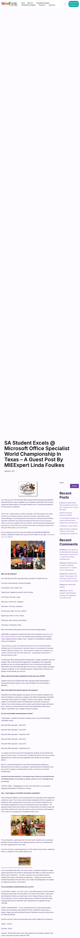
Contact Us (52, 5)
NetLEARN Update (23, 891)
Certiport (21, 907)
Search (62, 482)
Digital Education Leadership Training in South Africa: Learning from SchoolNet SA (68, 531)
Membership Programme (73, 4)
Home (23, 3)
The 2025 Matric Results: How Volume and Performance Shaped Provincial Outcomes (69, 520)
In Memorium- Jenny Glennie (69, 526)
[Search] (65, 4)
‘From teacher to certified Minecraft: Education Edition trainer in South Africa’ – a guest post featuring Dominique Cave (69, 554)
